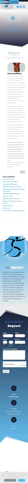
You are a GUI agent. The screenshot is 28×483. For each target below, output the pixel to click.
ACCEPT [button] (21, 480)
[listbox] (20, 342)
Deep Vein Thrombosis (10, 181)
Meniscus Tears (8, 196)
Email (5, 339)
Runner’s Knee (7, 205)
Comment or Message (10, 349)
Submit (6, 371)
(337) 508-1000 (14, 397)
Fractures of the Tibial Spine (12, 186)
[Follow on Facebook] (17, 6)
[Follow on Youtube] (24, 6)
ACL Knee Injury (8, 179)
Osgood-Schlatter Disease (11, 198)
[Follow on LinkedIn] (21, 6)
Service (17, 339)
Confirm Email (11, 345)
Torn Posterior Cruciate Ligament (14, 210)
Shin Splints (7, 208)
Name (5, 333)
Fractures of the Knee (10, 184)
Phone (17, 333)
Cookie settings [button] (10, 480)
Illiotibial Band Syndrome (11, 193)
